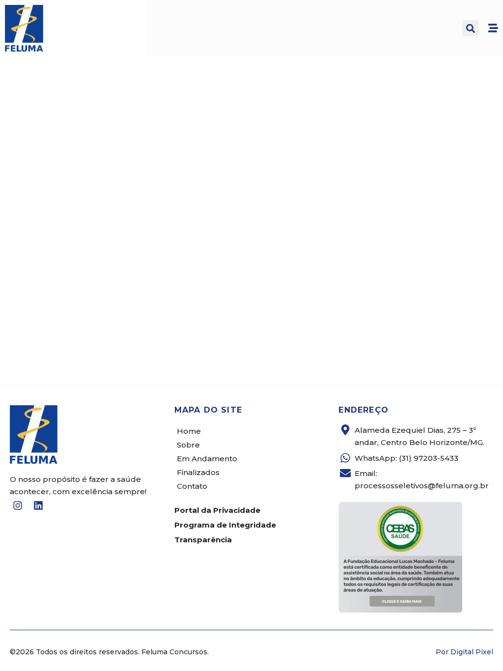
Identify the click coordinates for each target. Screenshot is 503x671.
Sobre (188, 444)
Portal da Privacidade (217, 510)
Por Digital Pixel (464, 651)
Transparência (203, 539)
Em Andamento (207, 458)
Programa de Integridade (225, 525)
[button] (470, 28)
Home (189, 431)
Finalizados (198, 472)
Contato (192, 486)
